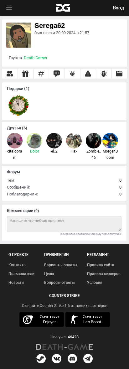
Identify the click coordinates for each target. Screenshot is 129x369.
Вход (118, 8)
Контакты (17, 265)
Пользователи (21, 274)
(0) (36, 211)
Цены (49, 274)
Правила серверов (104, 274)
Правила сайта (100, 265)
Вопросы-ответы (59, 282)
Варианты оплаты (60, 265)
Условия (94, 282)
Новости (16, 282)
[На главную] (64, 347)
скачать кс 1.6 (88, 319)
